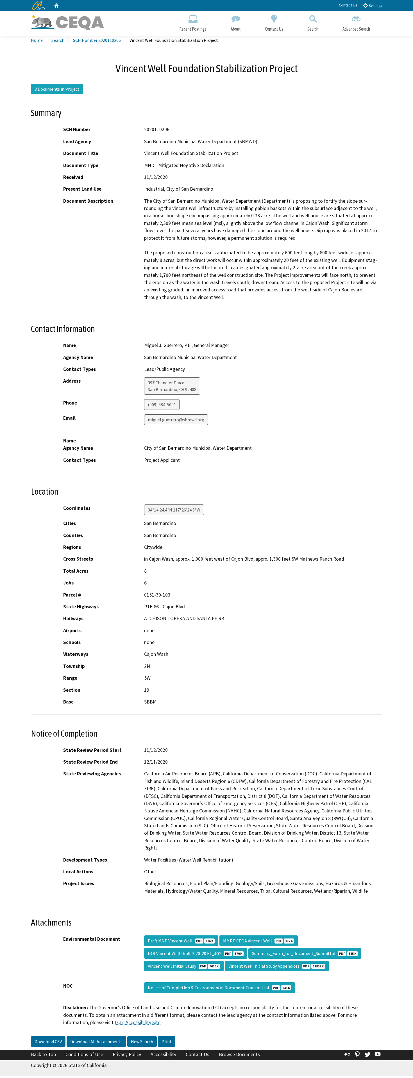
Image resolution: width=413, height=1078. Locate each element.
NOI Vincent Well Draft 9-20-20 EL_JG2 (195, 953)
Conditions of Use (84, 1054)
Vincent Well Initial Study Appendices (276, 966)
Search (312, 28)
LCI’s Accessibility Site (137, 1022)
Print (167, 1041)
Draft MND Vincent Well (180, 941)
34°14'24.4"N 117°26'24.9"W (174, 510)
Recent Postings (192, 28)
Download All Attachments (96, 1041)
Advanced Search (356, 28)
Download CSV (48, 1041)
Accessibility (163, 1054)
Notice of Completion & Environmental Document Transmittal (219, 987)
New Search (142, 1041)
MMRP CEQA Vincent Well (258, 941)
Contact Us (348, 5)
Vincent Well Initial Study (183, 966)
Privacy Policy (127, 1054)
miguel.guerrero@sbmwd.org (176, 419)
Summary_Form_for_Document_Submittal (304, 953)
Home (37, 40)
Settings (375, 5)
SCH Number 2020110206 (97, 40)
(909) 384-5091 (162, 404)
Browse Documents (239, 1054)
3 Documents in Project (57, 89)
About (236, 28)
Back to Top (43, 1054)
